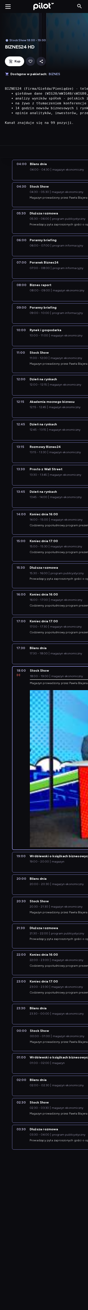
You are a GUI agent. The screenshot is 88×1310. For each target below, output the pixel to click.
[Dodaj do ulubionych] (30, 61)
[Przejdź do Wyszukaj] (79, 6)
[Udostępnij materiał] (41, 61)
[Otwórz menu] (8, 6)
